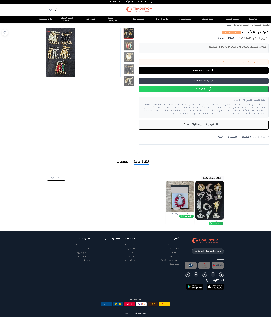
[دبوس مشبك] (60, 52)
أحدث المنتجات (173, 249)
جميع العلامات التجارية (170, 260)
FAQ (88, 249)
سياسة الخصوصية (82, 257)
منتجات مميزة (173, 245)
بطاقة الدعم (130, 260)
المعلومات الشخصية (126, 245)
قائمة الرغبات (129, 249)
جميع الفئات (174, 264)
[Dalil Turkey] (218, 265)
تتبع (133, 253)
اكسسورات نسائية (241, 25)
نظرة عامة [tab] (141, 162)
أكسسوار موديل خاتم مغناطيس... (180, 214)
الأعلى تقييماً (174, 257)
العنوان (132, 257)
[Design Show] (204, 265)
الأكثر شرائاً (175, 253)
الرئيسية (266, 25)
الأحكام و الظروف (83, 253)
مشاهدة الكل (57, 178)
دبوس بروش (217, 221)
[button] (215, 287)
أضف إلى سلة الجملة (202, 70)
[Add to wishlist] (5, 32)
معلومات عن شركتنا (82, 245)
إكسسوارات (256, 25)
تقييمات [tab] (122, 162)
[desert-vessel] (191, 265)
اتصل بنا (87, 260)
